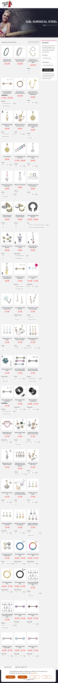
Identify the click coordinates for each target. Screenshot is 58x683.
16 (16, 667)
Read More (34, 673)
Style (2, 132)
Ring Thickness (17, 561)
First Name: (45, 55)
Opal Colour (29, 284)
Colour (28, 68)
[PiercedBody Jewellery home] (6, 7)
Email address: (45, 62)
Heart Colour (4, 439)
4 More (24, 166)
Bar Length (16, 621)
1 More (14, 103)
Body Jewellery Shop (19, 11)
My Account (32, 11)
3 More (36, 194)
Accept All (10, 677)
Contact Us (41, 11)
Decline (46, 677)
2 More (36, 102)
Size (28, 222)
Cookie (34, 677)
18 (22, 667)
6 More (40, 593)
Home (10, 11)
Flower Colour (4, 376)
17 (19, 667)
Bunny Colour (17, 253)
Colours (16, 164)
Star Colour (3, 530)
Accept (22, 677)
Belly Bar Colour (18, 315)
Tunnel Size (16, 407)
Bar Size (3, 101)
